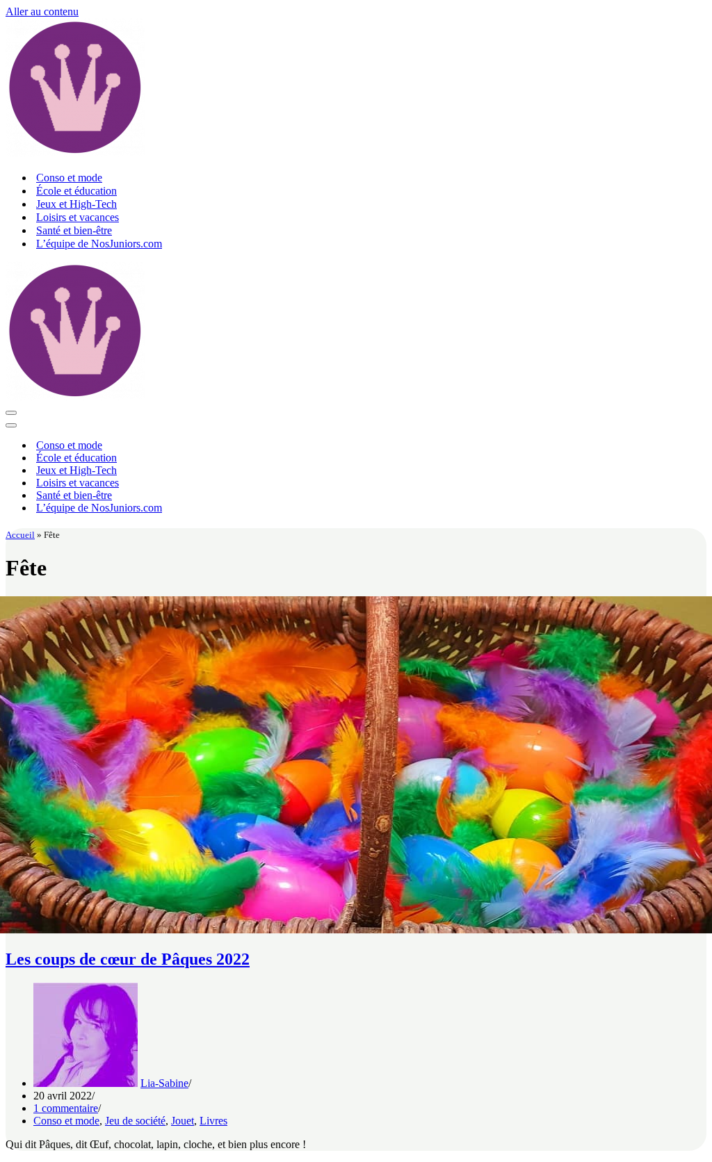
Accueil (20, 535)
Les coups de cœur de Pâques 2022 (128, 959)
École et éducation (76, 191)
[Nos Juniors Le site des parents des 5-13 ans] (75, 153)
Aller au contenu (42, 11)
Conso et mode (69, 177)
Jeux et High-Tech (76, 204)
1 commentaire (65, 1108)
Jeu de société (135, 1121)
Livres (213, 1121)
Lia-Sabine (164, 1083)
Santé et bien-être (74, 230)
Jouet (182, 1121)
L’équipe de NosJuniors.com (99, 243)
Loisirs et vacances (77, 217)
